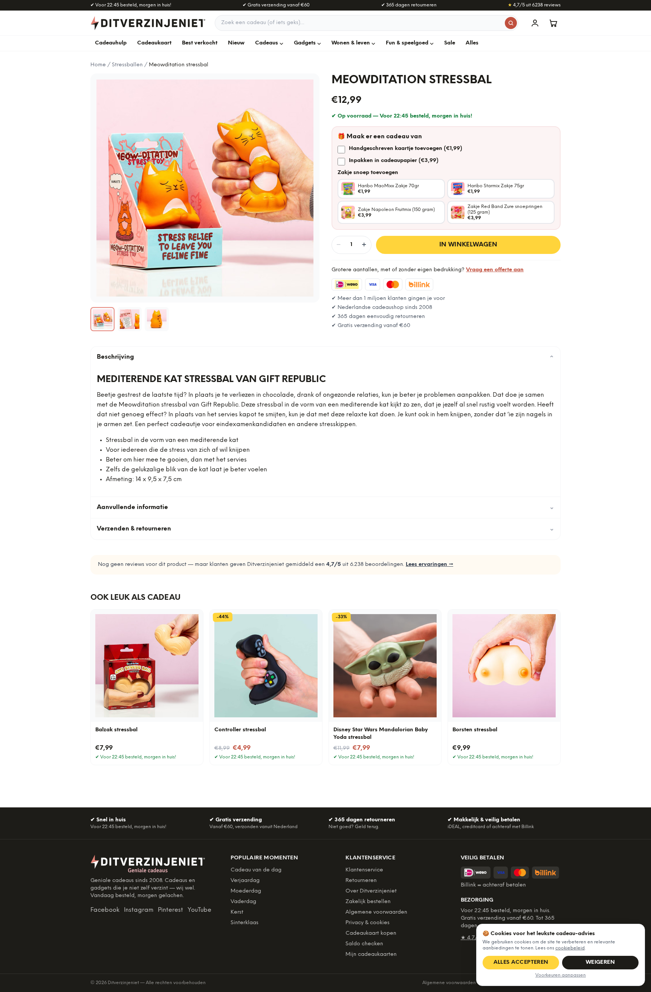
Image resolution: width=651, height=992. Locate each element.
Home (98, 65)
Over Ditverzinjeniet (371, 891)
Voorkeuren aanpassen (560, 975)
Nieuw (236, 43)
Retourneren (361, 880)
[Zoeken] (511, 23)
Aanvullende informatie (325, 507)
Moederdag (246, 891)
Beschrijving (325, 357)
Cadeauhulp (111, 43)
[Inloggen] (534, 23)
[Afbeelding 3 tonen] (157, 319)
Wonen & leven (351, 43)
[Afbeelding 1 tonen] (102, 319)
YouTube (199, 910)
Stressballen (127, 65)
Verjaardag (245, 880)
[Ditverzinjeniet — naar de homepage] (148, 23)
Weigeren (600, 962)
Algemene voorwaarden (376, 912)
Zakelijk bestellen (368, 902)
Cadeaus (266, 43)
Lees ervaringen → (429, 564)
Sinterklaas (244, 923)
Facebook (104, 910)
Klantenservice (364, 870)
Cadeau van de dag (256, 870)
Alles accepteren (521, 962)
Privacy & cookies (367, 923)
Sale (449, 43)
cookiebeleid (570, 948)
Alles (472, 43)
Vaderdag (243, 902)
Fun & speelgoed (407, 43)
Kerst (237, 912)
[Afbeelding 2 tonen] (130, 319)
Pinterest (170, 910)
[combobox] (366, 23)
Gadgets (305, 43)
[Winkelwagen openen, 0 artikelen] (553, 23)
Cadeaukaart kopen (370, 933)
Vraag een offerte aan (495, 270)
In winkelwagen (468, 245)
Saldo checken (364, 944)
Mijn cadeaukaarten (371, 954)
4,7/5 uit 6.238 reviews (534, 5)
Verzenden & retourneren (325, 529)
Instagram (138, 910)
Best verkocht (199, 43)
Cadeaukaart (154, 43)
